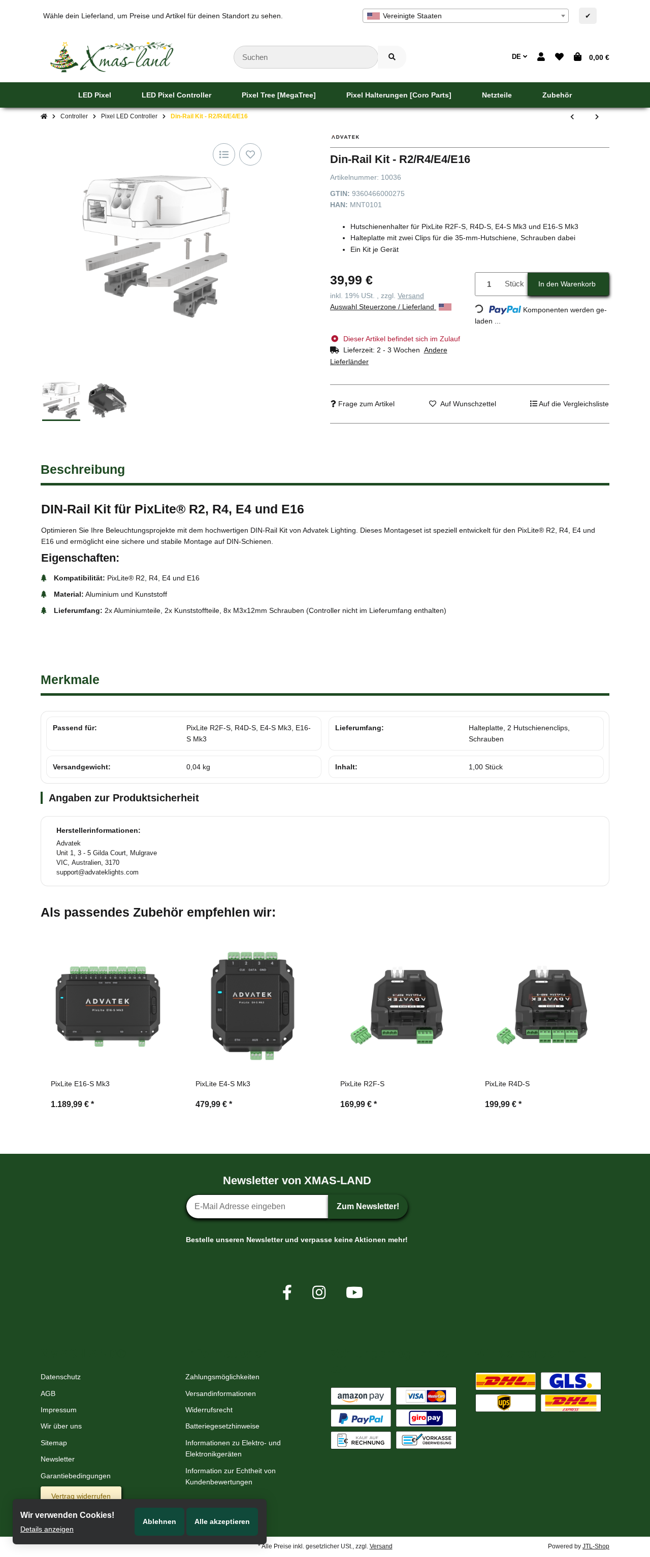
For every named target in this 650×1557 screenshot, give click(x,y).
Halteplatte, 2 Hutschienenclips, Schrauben (519, 733)
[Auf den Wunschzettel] (250, 154)
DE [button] (517, 56)
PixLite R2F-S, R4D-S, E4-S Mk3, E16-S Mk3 (248, 733)
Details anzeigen (47, 1529)
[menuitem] (94, 95)
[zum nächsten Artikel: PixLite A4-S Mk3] (596, 117)
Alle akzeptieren (222, 1521)
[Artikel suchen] (392, 57)
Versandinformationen (220, 1393)
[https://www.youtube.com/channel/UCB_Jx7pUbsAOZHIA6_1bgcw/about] (354, 1292)
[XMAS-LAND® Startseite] (112, 56)
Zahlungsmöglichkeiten (222, 1377)
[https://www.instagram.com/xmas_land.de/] (319, 1292)
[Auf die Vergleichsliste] (224, 154)
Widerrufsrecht (209, 1410)
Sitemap (54, 1443)
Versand (411, 295)
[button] (541, 57)
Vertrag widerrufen (81, 1496)
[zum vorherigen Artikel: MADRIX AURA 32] (572, 117)
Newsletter (58, 1459)
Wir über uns (61, 1426)
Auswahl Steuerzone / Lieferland (383, 307)
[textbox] (465, 15)
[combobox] (466, 16)
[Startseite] (44, 116)
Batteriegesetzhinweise (222, 1426)
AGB (48, 1393)
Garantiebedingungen (76, 1476)
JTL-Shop (595, 1546)
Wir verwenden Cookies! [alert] (67, 1515)
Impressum (59, 1410)
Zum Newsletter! (368, 1206)
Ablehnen (159, 1521)
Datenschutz (61, 1377)
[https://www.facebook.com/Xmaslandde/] (287, 1292)
